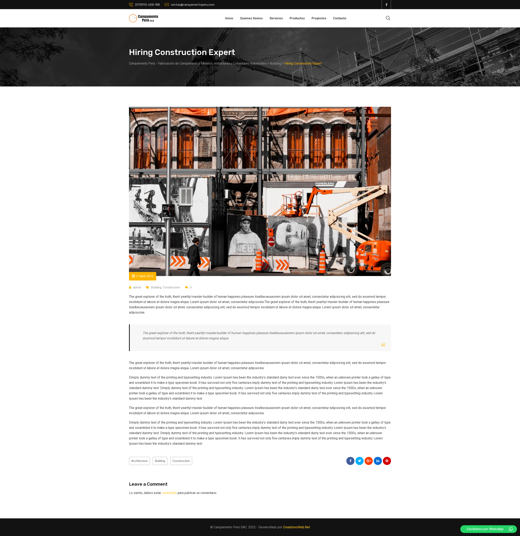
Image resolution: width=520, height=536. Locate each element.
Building (156, 287)
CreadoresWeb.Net (296, 527)
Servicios (276, 18)
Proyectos (319, 18)
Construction (171, 287)
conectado (169, 493)
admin (137, 287)
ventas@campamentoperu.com (192, 4)
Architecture (139, 461)
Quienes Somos (251, 18)
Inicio (229, 18)
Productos (297, 18)
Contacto (339, 18)
